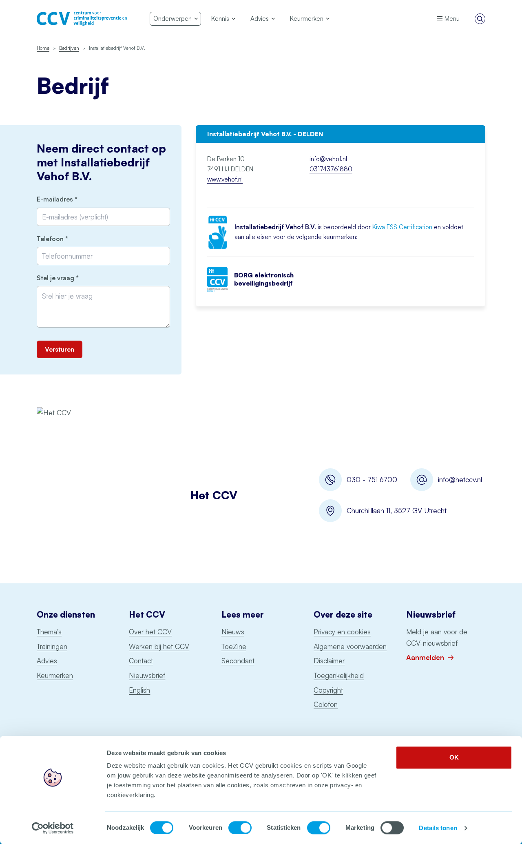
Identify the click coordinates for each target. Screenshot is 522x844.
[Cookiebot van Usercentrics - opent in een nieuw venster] (52, 828)
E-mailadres (71, 199)
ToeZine (233, 646)
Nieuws (232, 631)
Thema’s (49, 631)
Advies (47, 660)
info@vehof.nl (328, 159)
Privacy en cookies (342, 631)
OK (454, 757)
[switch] (240, 827)
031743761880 (331, 169)
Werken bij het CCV (159, 646)
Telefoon (66, 239)
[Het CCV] (82, 18)
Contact (141, 660)
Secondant (237, 660)
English (139, 690)
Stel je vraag (71, 278)
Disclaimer (329, 660)
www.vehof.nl (225, 179)
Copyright (328, 690)
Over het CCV (150, 631)
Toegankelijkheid (339, 675)
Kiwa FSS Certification (402, 227)
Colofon (326, 704)
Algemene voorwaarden (350, 646)
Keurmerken (55, 675)
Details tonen (438, 827)
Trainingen (52, 646)
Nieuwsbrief (147, 675)
